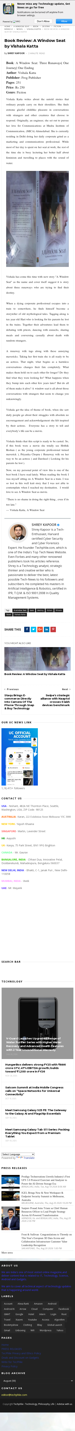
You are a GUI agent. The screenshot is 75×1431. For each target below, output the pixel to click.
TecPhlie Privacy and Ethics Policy (21, 1353)
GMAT (7, 1314)
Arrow (23, 1309)
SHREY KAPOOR (44, 524)
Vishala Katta (34, 29)
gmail (7, 1330)
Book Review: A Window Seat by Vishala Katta (34, 674)
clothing (27, 1324)
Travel (7, 1319)
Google (19, 1314)
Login (53, 1314)
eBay (39, 1324)
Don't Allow (43, 21)
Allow (64, 21)
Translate (29, 1158)
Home (7, 26)
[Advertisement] (37, 927)
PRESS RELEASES (11, 1349)
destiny (46, 26)
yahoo (60, 1330)
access (45, 1319)
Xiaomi (19, 1319)
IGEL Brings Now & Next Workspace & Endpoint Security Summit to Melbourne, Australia (42, 1196)
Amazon (38, 1303)
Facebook (64, 1309)
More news (7, 1252)
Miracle (8, 29)
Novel (20, 29)
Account (8, 1303)
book (35, 26)
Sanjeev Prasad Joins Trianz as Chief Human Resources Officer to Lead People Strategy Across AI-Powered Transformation (44, 1212)
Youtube (32, 1319)
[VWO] (17, 21)
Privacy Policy (9, 1366)
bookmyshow (11, 1324)
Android (52, 1303)
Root (64, 1314)
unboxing (20, 1330)
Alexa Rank (23, 1303)
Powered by (8, 21)
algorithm (59, 1319)
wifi (32, 1330)
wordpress (45, 1330)
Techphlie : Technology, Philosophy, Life (33, 1404)
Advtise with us (64, 1404)
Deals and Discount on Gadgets (20, 1357)
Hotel (31, 1314)
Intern (42, 1314)
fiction (57, 26)
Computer (48, 1309)
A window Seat (21, 26)
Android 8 (9, 1309)
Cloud (34, 1309)
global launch (54, 1324)
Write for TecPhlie (12, 1362)
